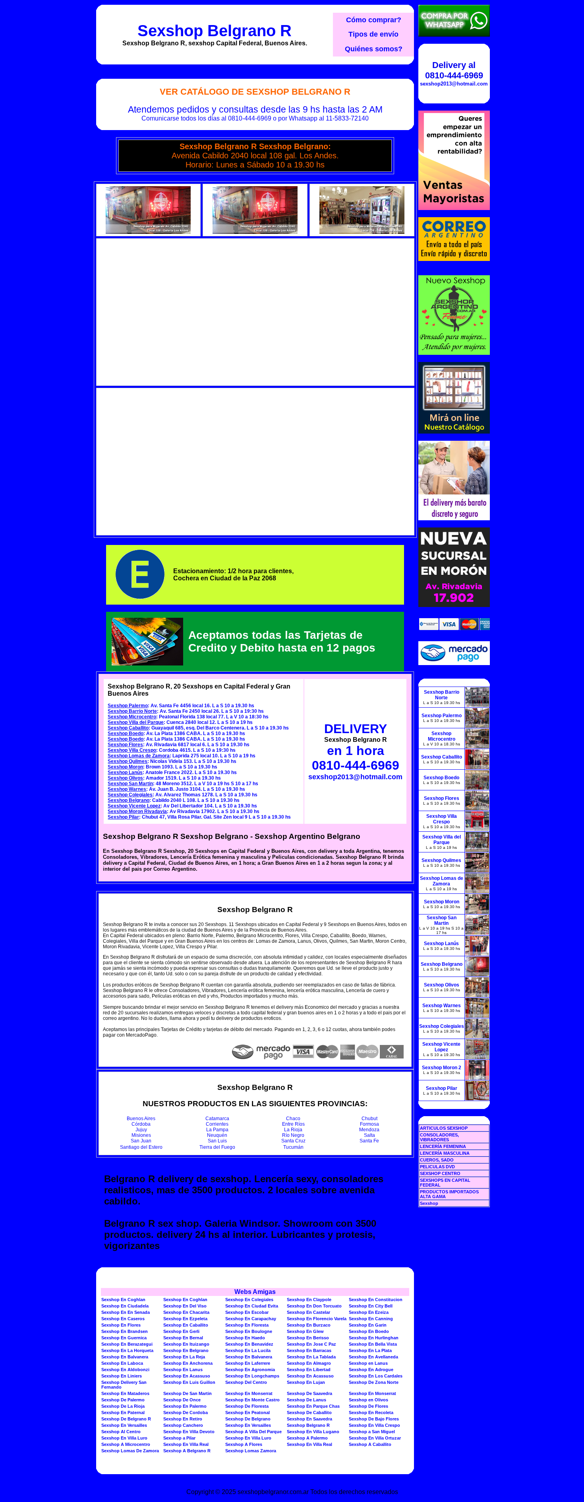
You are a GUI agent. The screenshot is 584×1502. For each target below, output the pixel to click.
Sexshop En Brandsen (124, 1331)
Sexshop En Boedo (369, 1331)
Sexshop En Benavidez (249, 1344)
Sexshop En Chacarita (186, 1312)
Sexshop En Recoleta (371, 1412)
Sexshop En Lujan (306, 1382)
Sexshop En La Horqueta (127, 1350)
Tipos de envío (373, 34)
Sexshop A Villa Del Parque (253, 1431)
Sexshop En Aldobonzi (125, 1369)
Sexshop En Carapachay (250, 1318)
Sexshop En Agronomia (250, 1369)
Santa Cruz (293, 1141)
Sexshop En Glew (305, 1331)
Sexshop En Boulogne (248, 1331)
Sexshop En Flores (121, 1325)
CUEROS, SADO (437, 1160)
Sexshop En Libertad (309, 1369)
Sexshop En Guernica (124, 1337)
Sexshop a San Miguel (372, 1431)
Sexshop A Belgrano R (187, 1450)
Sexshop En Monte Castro (252, 1399)
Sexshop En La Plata (370, 1350)
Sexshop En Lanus (183, 1369)
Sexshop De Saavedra (309, 1393)
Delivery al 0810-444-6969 (454, 70)
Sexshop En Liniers (121, 1376)
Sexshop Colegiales (130, 795)
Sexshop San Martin (130, 783)
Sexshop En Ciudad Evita (251, 1306)
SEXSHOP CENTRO (440, 1173)
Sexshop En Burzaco (309, 1325)
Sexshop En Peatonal (247, 1412)
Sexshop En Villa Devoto (189, 1431)
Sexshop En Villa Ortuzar (375, 1438)
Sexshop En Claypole (309, 1299)
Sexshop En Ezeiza (369, 1312)
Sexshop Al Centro (121, 1431)
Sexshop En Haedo (245, 1337)
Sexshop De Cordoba (185, 1412)
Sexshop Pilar (123, 817)
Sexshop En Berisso (308, 1337)
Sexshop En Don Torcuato (314, 1306)
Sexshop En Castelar (308, 1312)
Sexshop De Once (182, 1399)
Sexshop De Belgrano (248, 1418)
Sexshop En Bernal (183, 1337)
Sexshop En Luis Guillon (189, 1382)
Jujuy (141, 1129)
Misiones (141, 1135)
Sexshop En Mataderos (125, 1393)
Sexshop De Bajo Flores (374, 1418)
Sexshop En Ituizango (186, 1344)
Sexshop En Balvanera (124, 1356)
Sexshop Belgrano (128, 800)
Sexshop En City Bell (371, 1306)
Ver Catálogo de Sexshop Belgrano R (255, 92)
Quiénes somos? (373, 49)
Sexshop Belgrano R (214, 30)
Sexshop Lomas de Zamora (139, 756)
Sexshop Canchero (183, 1425)
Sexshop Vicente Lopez (134, 806)
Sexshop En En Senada (125, 1312)
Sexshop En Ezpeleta (185, 1318)
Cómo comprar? (373, 20)
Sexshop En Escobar (247, 1312)
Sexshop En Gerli (181, 1331)
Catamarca (217, 1118)
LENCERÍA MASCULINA (445, 1153)
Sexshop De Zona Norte (373, 1382)
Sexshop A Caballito (370, 1444)
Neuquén (217, 1135)
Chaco (293, 1118)
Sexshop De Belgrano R (126, 1418)
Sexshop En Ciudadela (125, 1306)
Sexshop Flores (125, 744)
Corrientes (217, 1124)
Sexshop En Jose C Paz (311, 1344)
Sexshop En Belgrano (186, 1350)
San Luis (217, 1141)
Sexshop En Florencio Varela (316, 1318)
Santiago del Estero (141, 1147)
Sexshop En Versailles (124, 1425)
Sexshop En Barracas (309, 1350)
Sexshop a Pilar (179, 1438)
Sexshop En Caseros (123, 1318)
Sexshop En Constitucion (375, 1299)
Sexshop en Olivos (368, 1399)
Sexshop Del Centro (246, 1382)
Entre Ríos (293, 1124)
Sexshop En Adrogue (371, 1369)
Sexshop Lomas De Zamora (130, 1450)
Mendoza (369, 1129)
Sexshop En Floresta (247, 1325)
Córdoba (141, 1124)
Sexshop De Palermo (123, 1399)
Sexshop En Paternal (123, 1412)
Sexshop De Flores (368, 1406)
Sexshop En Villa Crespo (374, 1425)
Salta (369, 1135)
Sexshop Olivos (125, 778)
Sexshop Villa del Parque (136, 722)
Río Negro (293, 1135)
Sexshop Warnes (127, 789)
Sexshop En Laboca (122, 1363)
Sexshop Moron (125, 767)
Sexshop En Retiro (182, 1418)
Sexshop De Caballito (309, 1412)
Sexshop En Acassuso (186, 1376)
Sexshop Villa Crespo (132, 750)
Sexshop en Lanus (368, 1363)
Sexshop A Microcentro (125, 1444)
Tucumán (293, 1147)
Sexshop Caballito (128, 728)
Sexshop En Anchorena (188, 1363)
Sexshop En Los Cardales (375, 1376)
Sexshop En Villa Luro (124, 1438)
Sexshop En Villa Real (186, 1444)
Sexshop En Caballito (185, 1325)
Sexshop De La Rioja (123, 1406)
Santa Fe (369, 1141)
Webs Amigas (255, 1291)
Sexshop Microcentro (132, 717)
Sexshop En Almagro (309, 1363)
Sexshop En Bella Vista (373, 1344)
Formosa (369, 1124)
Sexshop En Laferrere (247, 1363)
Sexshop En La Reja (184, 1356)
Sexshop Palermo (128, 705)
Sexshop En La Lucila (248, 1350)
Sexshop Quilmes (127, 761)
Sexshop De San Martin (187, 1393)
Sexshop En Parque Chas (313, 1406)
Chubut (369, 1118)
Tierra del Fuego (217, 1147)
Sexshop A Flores (243, 1444)
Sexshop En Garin (368, 1325)
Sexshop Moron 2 (441, 1067)
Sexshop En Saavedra (309, 1418)
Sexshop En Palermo (185, 1406)
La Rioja (293, 1129)
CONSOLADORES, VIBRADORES (439, 1137)
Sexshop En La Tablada (311, 1356)
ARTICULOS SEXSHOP (444, 1128)
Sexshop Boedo (125, 733)
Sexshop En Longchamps (252, 1376)
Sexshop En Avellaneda (373, 1356)
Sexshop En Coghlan (123, 1299)
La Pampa (217, 1129)
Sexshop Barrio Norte (132, 711)
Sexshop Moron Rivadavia (137, 811)
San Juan (141, 1141)
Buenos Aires (141, 1118)
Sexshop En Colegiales (249, 1299)
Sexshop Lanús (125, 772)
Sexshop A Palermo (307, 1438)
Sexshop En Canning (371, 1318)
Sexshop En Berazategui (127, 1344)
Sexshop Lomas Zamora (250, 1450)
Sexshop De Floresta (247, 1406)
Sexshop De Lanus (306, 1399)
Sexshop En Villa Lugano (313, 1431)
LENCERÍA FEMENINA (443, 1146)
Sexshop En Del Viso (185, 1306)
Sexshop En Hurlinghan (373, 1337)
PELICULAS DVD (437, 1166)
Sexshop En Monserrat (249, 1393)
